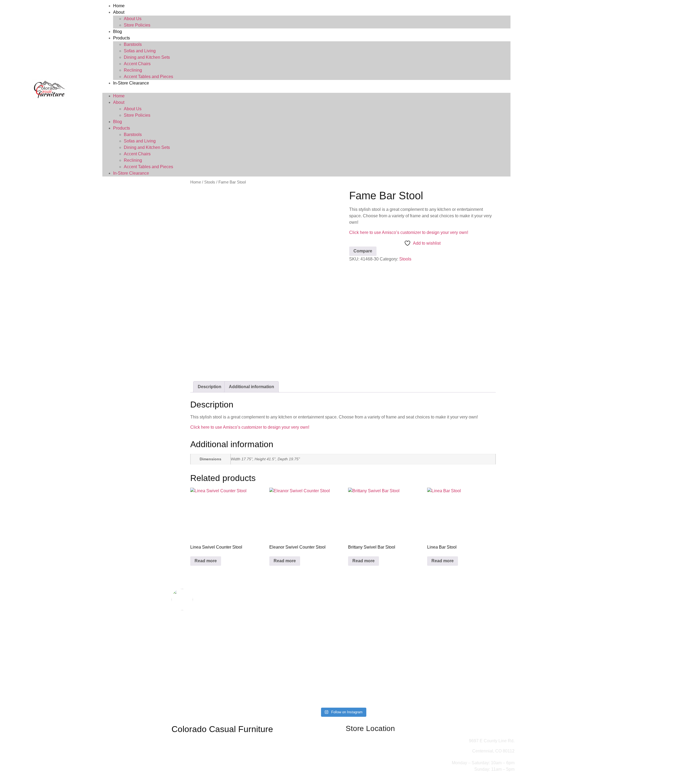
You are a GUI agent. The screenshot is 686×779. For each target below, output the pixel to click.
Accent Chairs (137, 63)
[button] (306, 89)
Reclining (133, 70)
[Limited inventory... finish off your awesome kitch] (487, 626)
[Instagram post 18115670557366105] (371, 696)
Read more (206, 560)
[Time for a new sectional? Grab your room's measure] (256, 642)
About (118, 12)
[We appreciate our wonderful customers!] (256, 696)
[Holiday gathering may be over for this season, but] (314, 652)
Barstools (133, 44)
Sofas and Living (140, 51)
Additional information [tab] (251, 386)
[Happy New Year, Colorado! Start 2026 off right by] (371, 652)
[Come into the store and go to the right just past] (429, 626)
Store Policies (137, 25)
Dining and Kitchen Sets (147, 57)
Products (121, 38)
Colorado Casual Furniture (222, 729)
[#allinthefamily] (199, 693)
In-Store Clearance (131, 83)
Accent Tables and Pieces (148, 76)
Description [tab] (209, 386)
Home (119, 5)
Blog (117, 31)
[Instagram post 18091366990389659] (314, 696)
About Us (132, 18)
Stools (209, 182)
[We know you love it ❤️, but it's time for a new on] (199, 639)
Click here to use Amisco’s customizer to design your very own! (408, 232)
